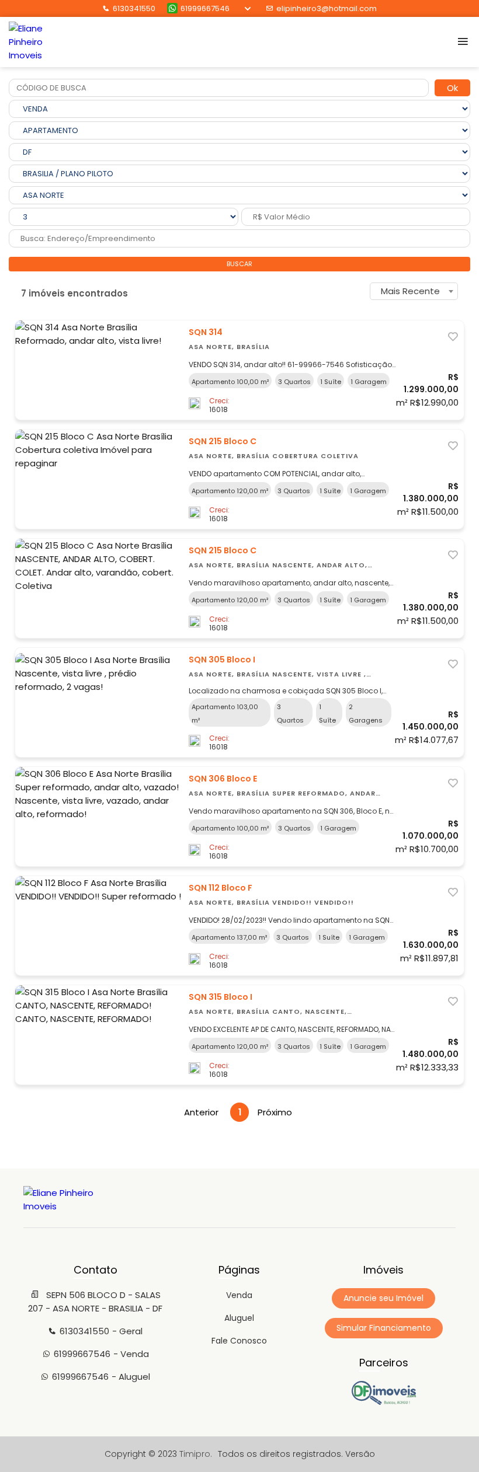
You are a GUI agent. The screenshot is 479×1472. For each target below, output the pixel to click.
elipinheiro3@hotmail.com (326, 8)
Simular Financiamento (383, 1328)
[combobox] (414, 291)
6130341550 (134, 8)
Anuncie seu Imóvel (383, 1298)
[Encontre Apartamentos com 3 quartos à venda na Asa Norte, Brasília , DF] (384, 1402)
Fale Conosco (239, 1341)
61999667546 (205, 8)
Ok (452, 88)
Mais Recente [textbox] (410, 291)
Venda (239, 1295)
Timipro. (195, 1454)
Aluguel (239, 1318)
